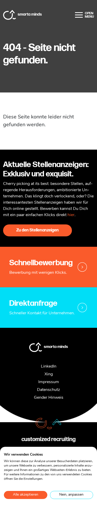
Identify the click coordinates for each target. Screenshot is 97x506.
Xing (48, 374)
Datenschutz (48, 390)
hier (71, 215)
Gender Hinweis (48, 398)
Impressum (48, 382)
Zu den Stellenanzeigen (37, 230)
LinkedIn (48, 366)
